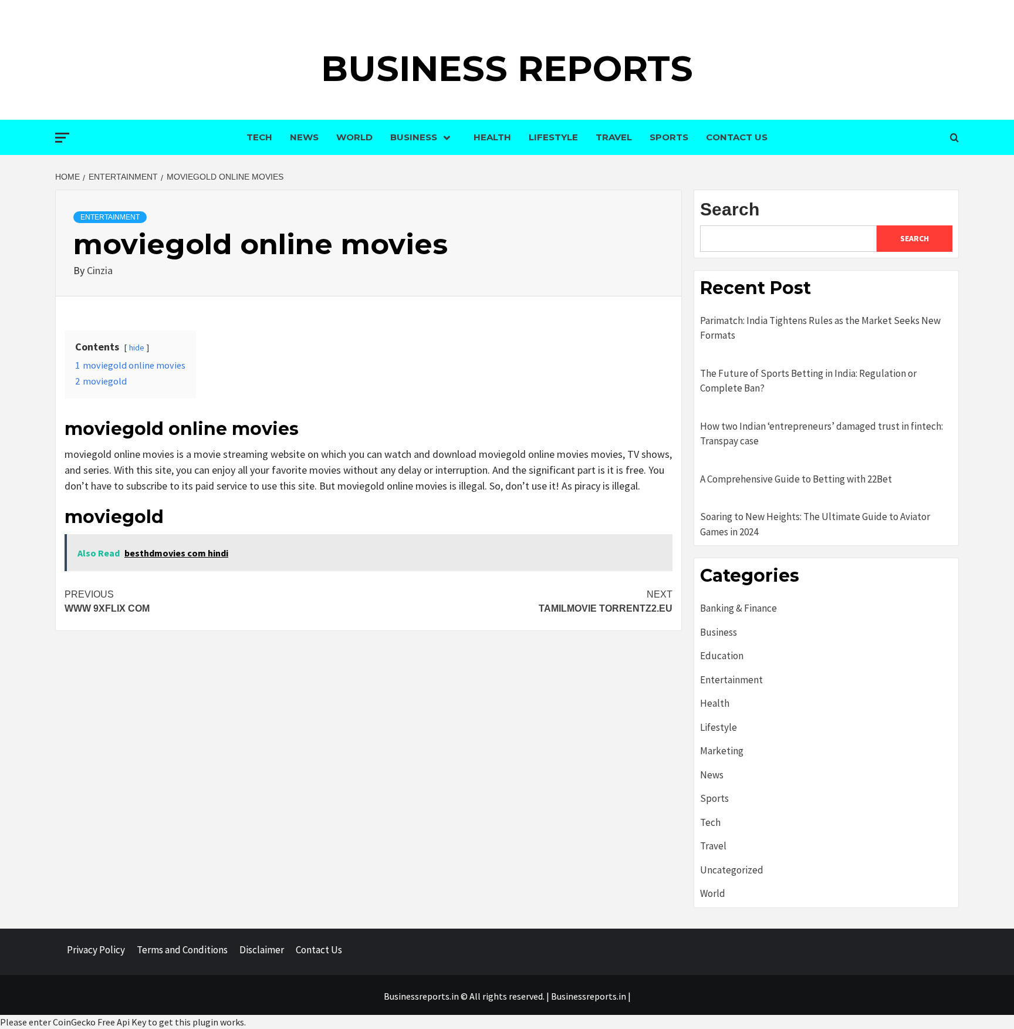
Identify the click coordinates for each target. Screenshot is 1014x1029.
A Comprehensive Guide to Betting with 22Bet (796, 479)
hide (136, 347)
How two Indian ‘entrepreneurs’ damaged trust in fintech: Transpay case (821, 434)
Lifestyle (553, 137)
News (304, 137)
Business (413, 137)
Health (492, 137)
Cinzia (100, 270)
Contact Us (737, 137)
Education (721, 655)
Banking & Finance (738, 608)
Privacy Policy (96, 949)
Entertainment (110, 217)
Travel (614, 137)
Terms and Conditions (182, 949)
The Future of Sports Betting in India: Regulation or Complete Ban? (808, 381)
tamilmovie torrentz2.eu (605, 601)
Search (729, 209)
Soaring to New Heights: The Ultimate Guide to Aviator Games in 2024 (815, 524)
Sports (669, 137)
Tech (259, 137)
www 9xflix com (107, 601)
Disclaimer (261, 949)
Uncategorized (731, 869)
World (354, 137)
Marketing (721, 750)
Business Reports (507, 68)
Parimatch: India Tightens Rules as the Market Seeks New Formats (820, 328)
